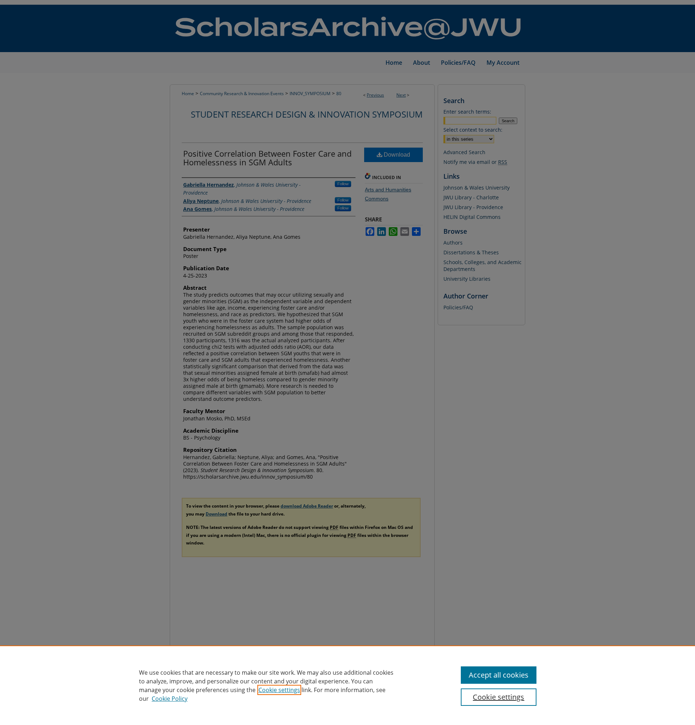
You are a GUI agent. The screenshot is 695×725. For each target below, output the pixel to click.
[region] (347, 685)
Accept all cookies (498, 675)
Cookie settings (279, 690)
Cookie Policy (170, 699)
